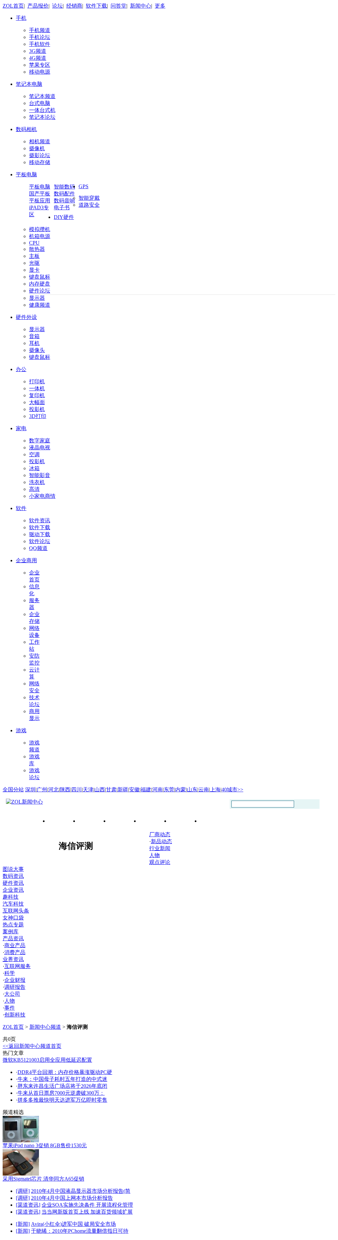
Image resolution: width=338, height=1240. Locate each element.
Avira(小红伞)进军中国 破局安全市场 (73, 1224)
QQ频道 (38, 548)
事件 (9, 1008)
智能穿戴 (89, 198)
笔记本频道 (42, 96)
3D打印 (37, 416)
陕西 (65, 789)
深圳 (30, 789)
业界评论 (154, 821)
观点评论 (159, 862)
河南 (157, 789)
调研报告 (14, 987)
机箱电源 (39, 236)
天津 (88, 789)
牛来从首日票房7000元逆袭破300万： (61, 1093)
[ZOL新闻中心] (24, 802)
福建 (146, 789)
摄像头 (37, 350)
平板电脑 (26, 174)
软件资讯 (39, 520)
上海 (215, 789)
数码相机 (26, 129)
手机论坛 (39, 37)
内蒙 (180, 789)
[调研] (23, 1191)
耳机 (34, 343)
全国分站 (13, 789)
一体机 (37, 388)
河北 (53, 789)
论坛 (57, 6)
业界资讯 (13, 959)
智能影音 (39, 475)
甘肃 (111, 789)
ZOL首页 (13, 6)
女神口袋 (13, 917)
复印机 (37, 395)
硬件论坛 (39, 290)
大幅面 (37, 402)
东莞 (169, 789)
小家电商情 (42, 496)
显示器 (37, 298)
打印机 (37, 381)
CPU (34, 243)
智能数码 (64, 186)
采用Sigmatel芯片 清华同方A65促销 (43, 1179)
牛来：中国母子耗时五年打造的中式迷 (62, 1079)
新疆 (123, 789)
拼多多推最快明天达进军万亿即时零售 (62, 1100)
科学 (9, 973)
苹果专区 (39, 65)
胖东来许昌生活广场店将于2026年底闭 (62, 1086)
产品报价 (38, 6)
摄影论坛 (39, 155)
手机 (21, 18)
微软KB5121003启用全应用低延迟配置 (47, 1060)
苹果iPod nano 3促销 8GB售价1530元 (45, 1145)
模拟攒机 (39, 229)
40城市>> (232, 789)
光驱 (34, 263)
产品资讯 (13, 938)
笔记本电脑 (29, 84)
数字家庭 (39, 440)
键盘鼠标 (39, 277)
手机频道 (39, 30)
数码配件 (64, 193)
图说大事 (13, 869)
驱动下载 (39, 534)
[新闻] (23, 1224)
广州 (42, 789)
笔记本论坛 (42, 117)
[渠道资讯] (28, 1205)
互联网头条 (16, 910)
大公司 (12, 994)
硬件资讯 (13, 883)
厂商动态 (215, 821)
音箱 (34, 336)
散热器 (37, 249)
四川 (76, 789)
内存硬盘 (39, 284)
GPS (83, 186)
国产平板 (39, 193)
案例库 (10, 931)
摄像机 (37, 148)
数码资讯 (13, 876)
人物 (154, 855)
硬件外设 (26, 317)
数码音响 (64, 200)
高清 (34, 489)
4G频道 (37, 58)
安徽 (134, 789)
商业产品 (14, 945)
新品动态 (161, 841)
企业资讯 (13, 890)
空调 (34, 454)
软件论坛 (39, 541)
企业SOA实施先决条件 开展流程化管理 (87, 1205)
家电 (21, 428)
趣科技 (10, 897)
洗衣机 (37, 482)
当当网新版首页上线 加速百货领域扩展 (87, 1212)
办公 (21, 369)
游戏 (21, 730)
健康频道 (39, 305)
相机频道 (39, 141)
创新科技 (14, 1014)
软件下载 (96, 6)
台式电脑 (39, 103)
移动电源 (39, 72)
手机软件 (39, 44)
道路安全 (89, 205)
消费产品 (14, 952)
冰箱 (34, 468)
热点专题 (13, 924)
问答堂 (118, 6)
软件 (21, 508)
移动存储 (39, 162)
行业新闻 (124, 821)
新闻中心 (140, 6)
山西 (99, 789)
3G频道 (37, 51)
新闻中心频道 (45, 1027)
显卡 (34, 270)
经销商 (74, 6)
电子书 (62, 207)
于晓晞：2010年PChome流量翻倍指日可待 (79, 1231)
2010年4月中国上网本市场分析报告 (72, 1198)
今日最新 (63, 821)
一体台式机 (42, 110)
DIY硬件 (64, 217)
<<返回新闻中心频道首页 (32, 1046)
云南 (203, 789)
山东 (192, 789)
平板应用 (39, 200)
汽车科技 (13, 904)
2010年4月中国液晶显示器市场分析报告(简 (80, 1191)
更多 (160, 6)
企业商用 (26, 560)
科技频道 (94, 821)
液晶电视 (39, 447)
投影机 (37, 409)
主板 (34, 256)
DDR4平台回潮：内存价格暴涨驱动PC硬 (64, 1072)
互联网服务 (17, 966)
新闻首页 (19, 820)
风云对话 (185, 821)
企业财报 (14, 980)
